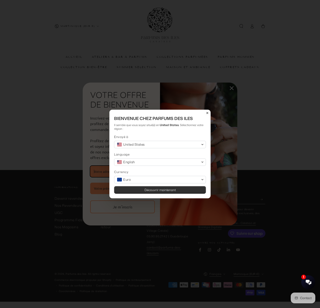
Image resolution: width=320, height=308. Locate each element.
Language (122, 154)
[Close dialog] (207, 113)
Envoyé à (121, 137)
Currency (121, 172)
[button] (160, 144)
